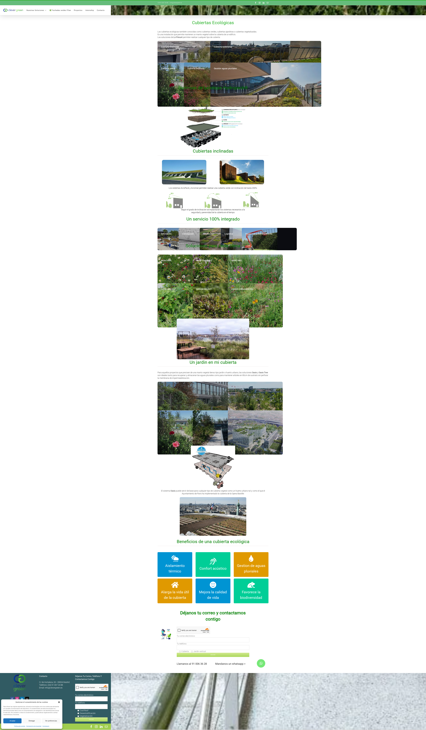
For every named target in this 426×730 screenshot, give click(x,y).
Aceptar (12, 721)
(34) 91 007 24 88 (55, 685)
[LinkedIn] (22, 699)
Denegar (32, 721)
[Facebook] (12, 699)
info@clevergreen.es (53, 688)
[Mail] (27, 699)
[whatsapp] (261, 663)
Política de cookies (19, 726)
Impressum (45, 726)
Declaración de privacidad (33, 726)
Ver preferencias (51, 721)
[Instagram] (17, 699)
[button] (59, 702)
